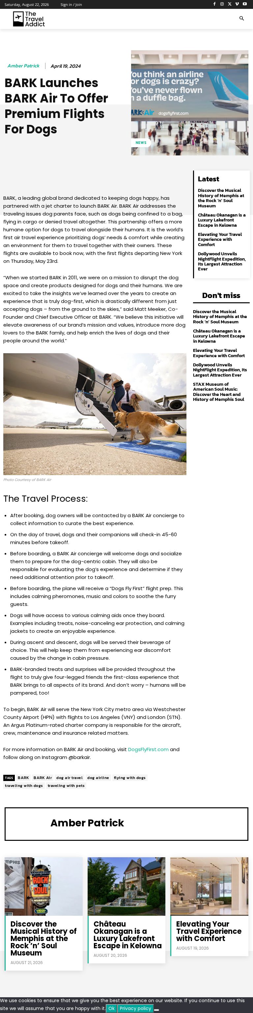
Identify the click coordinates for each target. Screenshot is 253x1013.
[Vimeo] (237, 4)
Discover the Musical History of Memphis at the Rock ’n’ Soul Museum (221, 198)
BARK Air (43, 778)
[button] (241, 19)
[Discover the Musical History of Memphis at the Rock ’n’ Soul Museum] (44, 886)
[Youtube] (244, 4)
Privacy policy (135, 1008)
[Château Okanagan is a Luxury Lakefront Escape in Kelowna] (127, 886)
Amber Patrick (23, 66)
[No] (156, 1010)
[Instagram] (222, 4)
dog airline (98, 778)
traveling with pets (66, 786)
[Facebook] (214, 4)
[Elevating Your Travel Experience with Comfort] (209, 886)
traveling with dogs (24, 786)
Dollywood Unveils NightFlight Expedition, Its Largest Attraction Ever (222, 261)
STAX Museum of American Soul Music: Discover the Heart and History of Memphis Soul (218, 392)
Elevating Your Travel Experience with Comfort (220, 239)
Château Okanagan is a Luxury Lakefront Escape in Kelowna (222, 220)
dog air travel (69, 778)
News (141, 142)
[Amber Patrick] (29, 823)
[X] (230, 4)
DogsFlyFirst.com (148, 749)
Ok (111, 1008)
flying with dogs (130, 778)
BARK (23, 778)
